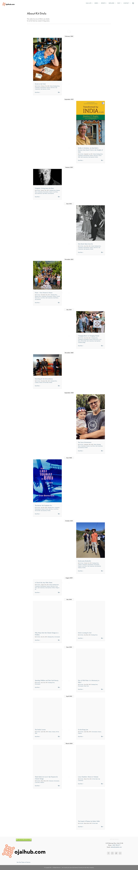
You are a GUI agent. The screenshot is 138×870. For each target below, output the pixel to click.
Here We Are (95, 339)
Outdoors (80, 567)
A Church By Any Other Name (43, 582)
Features (48, 87)
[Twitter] (116, 853)
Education (51, 780)
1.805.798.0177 (116, 845)
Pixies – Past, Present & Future (43, 292)
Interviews (53, 87)
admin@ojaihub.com (116, 847)
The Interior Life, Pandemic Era (43, 505)
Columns (37, 382)
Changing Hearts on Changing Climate (88, 336)
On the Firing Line (83, 729)
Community (37, 87)
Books (51, 86)
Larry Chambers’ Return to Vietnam (88, 777)
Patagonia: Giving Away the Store (44, 188)
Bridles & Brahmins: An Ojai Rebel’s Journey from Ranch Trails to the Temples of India (90, 150)
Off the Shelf (83, 340)
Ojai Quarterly (43, 89)
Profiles (48, 89)
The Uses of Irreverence (84, 442)
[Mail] (120, 853)
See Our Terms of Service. (24, 862)
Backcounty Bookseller (84, 561)
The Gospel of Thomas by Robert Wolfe (89, 821)
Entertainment (43, 87)
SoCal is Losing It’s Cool (84, 633)
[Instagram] (112, 853)
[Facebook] (108, 853)
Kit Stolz (38, 86)
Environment (45, 191)
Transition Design (81, 342)
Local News (55, 191)
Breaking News (56, 86)
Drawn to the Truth (40, 84)
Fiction (46, 509)
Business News (38, 296)
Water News (86, 686)
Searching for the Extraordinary (44, 379)
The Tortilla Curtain (40, 729)
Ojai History (44, 193)
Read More (37, 92)
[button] (133, 3)
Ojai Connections (84, 157)
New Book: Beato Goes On (85, 244)
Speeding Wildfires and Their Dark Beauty (46, 680)
